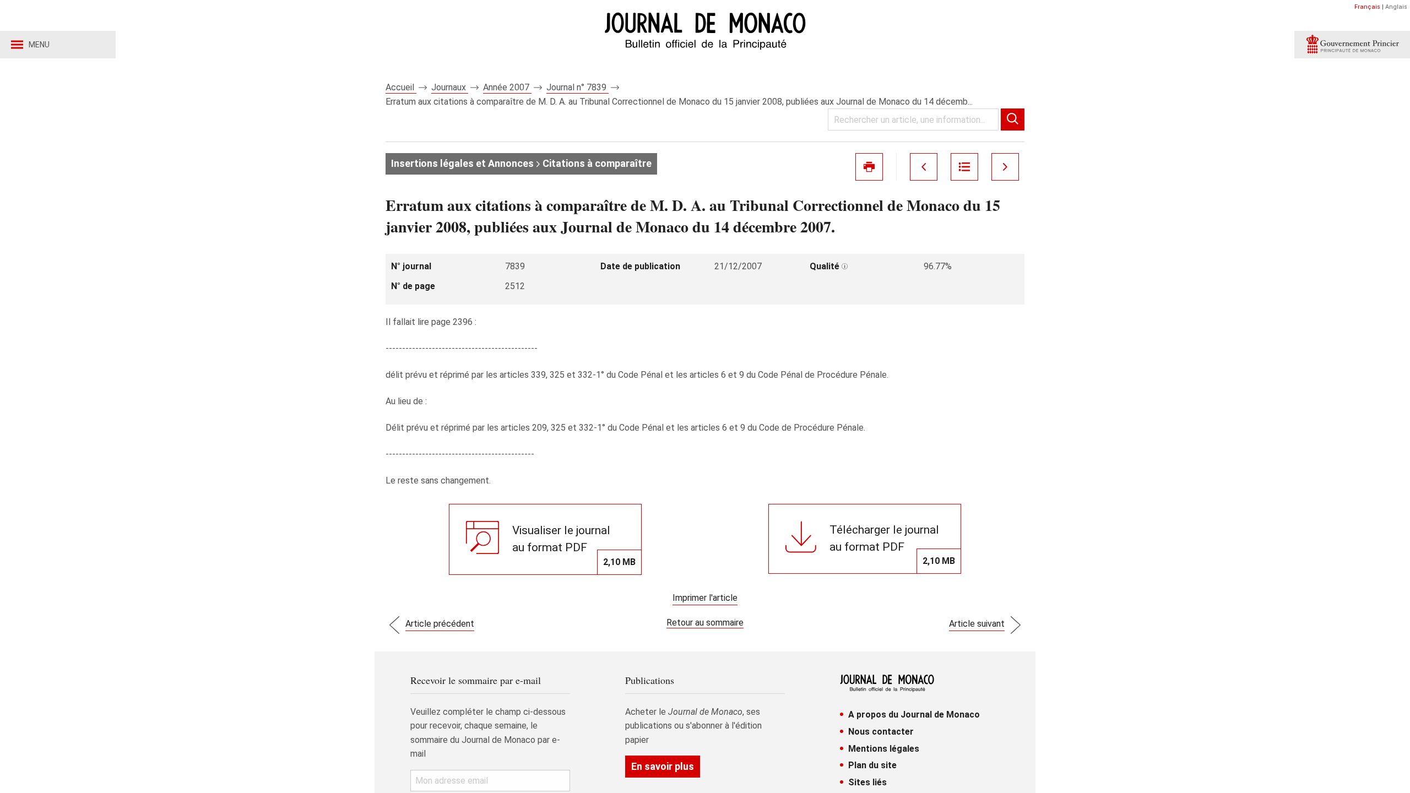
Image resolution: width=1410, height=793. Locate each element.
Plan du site (872, 765)
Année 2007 (507, 87)
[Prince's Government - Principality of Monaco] (1352, 44)
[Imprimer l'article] (869, 167)
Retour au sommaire (705, 622)
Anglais (1396, 6)
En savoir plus (662, 766)
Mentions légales (883, 748)
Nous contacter (881, 731)
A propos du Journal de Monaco (914, 714)
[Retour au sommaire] (964, 167)
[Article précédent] (923, 167)
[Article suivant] (1005, 167)
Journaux (449, 87)
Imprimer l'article (705, 598)
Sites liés (867, 782)
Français (1367, 6)
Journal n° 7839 (577, 87)
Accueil (401, 87)
